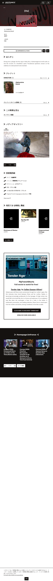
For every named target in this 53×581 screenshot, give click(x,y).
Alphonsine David (9, 31)
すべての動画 (21, 365)
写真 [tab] (6, 128)
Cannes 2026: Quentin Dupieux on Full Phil (42, 351)
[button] (46, 135)
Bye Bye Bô (25, 220)
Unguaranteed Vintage (44, 231)
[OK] (26, 578)
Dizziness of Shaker (10, 230)
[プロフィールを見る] (48, 2)
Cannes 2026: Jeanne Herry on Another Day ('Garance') (25, 352)
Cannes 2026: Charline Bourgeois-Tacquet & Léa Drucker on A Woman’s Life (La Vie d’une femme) (10, 355)
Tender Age (15, 289)
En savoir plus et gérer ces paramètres (13, 575)
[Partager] (43, 50)
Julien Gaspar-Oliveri (33, 289)
